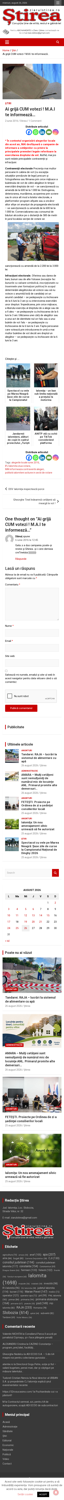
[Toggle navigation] (7, 42)
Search (55, 873)
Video (6, 1459)
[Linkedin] (42, 132)
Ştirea (43, 765)
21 (40, 921)
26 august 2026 (29, 765)
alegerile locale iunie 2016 (25, 462)
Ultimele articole (20, 744)
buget (18, 1258)
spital (34, 1313)
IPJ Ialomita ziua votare (17, 466)
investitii (51, 1283)
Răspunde (20, 558)
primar (14, 1299)
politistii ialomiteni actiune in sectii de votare (28, 472)
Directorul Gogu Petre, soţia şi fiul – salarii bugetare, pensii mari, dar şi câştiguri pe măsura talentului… (29, 1368)
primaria (27, 1299)
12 (25, 915)
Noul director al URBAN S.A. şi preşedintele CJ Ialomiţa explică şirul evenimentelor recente (30, 1381)
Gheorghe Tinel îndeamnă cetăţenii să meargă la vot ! (34, 501)
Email (9, 641)
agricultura (10, 1255)
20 (33, 921)
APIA (7, 1258)
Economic (8, 1445)
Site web (10, 656)
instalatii (36, 1284)
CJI (53, 1258)
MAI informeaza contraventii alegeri (24, 469)
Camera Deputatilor (36, 1258)
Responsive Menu (57, 3)
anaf (35, 1254)
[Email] (49, 132)
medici (54, 1292)
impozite (24, 1284)
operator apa (28, 1295)
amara (23, 1255)
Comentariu (12, 584)
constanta (28, 1266)
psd (42, 1303)
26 (25, 928)
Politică (7, 1454)
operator (11, 1295)
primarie (17, 1303)
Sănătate (8, 1431)
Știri (8, 103)
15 (48, 915)
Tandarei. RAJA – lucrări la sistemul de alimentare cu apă (39, 758)
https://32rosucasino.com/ (18, 1391)
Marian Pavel (36, 1291)
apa (49, 1254)
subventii (47, 1313)
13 (33, 915)
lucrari (16, 1291)
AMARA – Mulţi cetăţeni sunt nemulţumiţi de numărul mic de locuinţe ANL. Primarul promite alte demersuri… (39, 781)
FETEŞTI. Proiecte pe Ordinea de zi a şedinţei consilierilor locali (37, 805)
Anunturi (26, 750)
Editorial (7, 1440)
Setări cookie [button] (25, 1494)
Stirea (23, 120)
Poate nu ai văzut (18, 953)
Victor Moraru (24, 1317)
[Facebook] (29, 132)
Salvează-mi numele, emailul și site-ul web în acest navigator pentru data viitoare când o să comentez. (31, 678)
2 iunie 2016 (11, 120)
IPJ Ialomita (11, 1288)
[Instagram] (56, 132)
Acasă (6, 1422)
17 (8, 921)
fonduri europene (17, 1277)
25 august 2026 (29, 813)
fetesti (45, 1270)
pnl (43, 1295)
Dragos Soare (11, 1270)
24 (8, 928)
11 (17, 915)
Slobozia (16, 1312)
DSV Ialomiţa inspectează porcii (26, 489)
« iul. (7, 940)
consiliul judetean (18, 1262)
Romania (40, 1307)
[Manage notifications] (56, 1492)
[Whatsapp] (36, 132)
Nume (9, 625)
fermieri (29, 1270)
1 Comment (35, 120)
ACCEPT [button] (43, 1494)
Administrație (29, 771)
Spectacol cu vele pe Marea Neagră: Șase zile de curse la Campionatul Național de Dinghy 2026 (40, 848)
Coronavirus (47, 1266)
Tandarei (9, 1317)
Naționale (8, 1449)
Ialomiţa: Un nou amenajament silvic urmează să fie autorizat (37, 826)
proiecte (29, 1304)
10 (8, 915)
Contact (7, 1463)
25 (17, 928)
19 (25, 921)
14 (40, 915)
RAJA (24, 1307)
